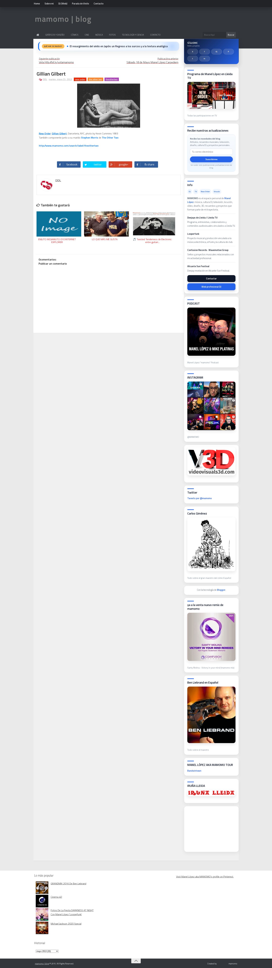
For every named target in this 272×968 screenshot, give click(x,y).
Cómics (74, 34)
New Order (45, 133)
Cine (87, 34)
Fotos (112, 34)
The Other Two (110, 137)
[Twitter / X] (192, 51)
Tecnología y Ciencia (133, 34)
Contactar (211, 278)
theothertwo (112, 79)
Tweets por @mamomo (199, 498)
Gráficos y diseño (55, 34)
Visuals (217, 191)
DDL (45, 79)
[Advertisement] (211, 828)
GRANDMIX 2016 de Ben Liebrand (68, 883)
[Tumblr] (192, 58)
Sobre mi (49, 3)
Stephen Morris (89, 137)
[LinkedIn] (204, 58)
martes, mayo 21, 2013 (60, 79)
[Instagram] (216, 51)
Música (99, 34)
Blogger (221, 590)
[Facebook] (204, 51)
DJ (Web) (62, 3)
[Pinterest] (228, 51)
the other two (95, 79)
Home (37, 3)
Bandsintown (194, 771)
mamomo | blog (63, 19)
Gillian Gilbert (59, 133)
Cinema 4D (56, 897)
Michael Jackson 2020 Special (66, 924)
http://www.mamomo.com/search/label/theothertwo (69, 145)
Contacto (98, 3)
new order (80, 79)
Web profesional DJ (211, 287)
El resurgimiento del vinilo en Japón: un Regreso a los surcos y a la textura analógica (119, 46)
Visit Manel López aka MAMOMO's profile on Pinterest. (205, 876)
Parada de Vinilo (80, 3)
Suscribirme (211, 159)
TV (196, 191)
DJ (190, 191)
